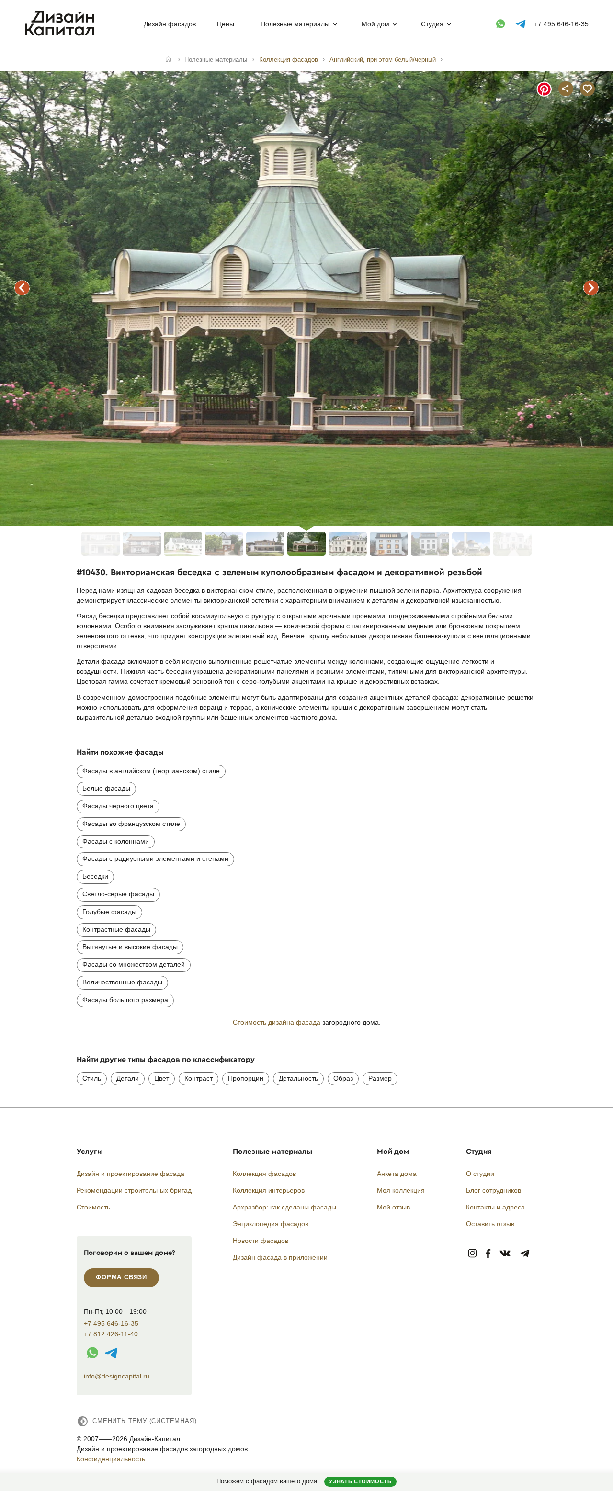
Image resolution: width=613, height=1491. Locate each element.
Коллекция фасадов (264, 1173)
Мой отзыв (393, 1207)
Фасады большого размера (125, 1000)
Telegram (525, 1253)
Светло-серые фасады (118, 894)
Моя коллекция (401, 1190)
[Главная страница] (61, 34)
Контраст (198, 1078)
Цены (225, 24)
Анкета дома (397, 1173)
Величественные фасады (122, 982)
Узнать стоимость (360, 1481)
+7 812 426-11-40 (111, 1334)
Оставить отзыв (490, 1224)
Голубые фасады (109, 911)
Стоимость (93, 1207)
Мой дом (375, 24)
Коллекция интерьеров (269, 1190)
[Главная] (168, 59)
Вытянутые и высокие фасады (130, 946)
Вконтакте (505, 1253)
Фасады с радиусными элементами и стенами (155, 858)
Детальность (298, 1078)
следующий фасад (591, 287)
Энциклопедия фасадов (270, 1224)
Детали (127, 1078)
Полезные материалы (295, 24)
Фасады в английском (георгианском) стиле (151, 771)
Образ (343, 1078)
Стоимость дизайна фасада (276, 1022)
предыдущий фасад (22, 287)
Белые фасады (106, 788)
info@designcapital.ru (116, 1376)
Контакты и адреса (495, 1207)
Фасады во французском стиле (131, 823)
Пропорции (245, 1078)
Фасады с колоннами (115, 841)
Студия (432, 24)
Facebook (488, 1253)
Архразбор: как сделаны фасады (284, 1207)
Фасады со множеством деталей (133, 964)
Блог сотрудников (493, 1190)
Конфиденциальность (111, 1459)
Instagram (472, 1253)
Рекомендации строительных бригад (134, 1190)
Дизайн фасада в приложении (280, 1257)
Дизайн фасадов (170, 24)
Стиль (91, 1078)
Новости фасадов (260, 1240)
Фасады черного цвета (118, 806)
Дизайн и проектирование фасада (130, 1173)
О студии (480, 1173)
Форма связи (121, 1277)
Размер (380, 1078)
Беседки (95, 876)
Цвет (161, 1078)
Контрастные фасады (116, 929)
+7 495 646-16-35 (561, 24)
